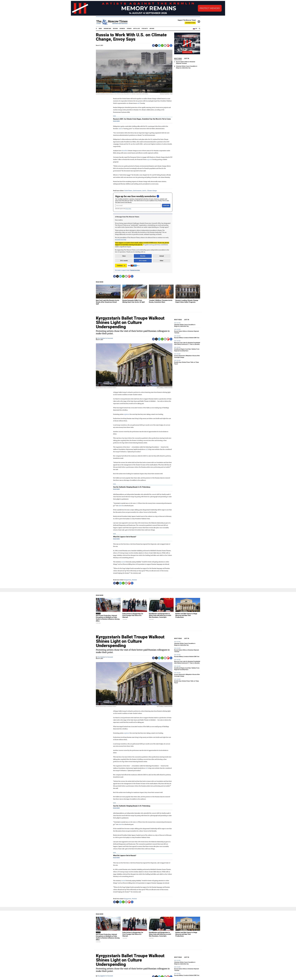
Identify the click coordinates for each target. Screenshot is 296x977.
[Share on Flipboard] (168, 45)
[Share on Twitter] (156, 45)
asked (120, 505)
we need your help (120, 239)
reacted (123, 562)
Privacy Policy (128, 208)
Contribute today (190, 22)
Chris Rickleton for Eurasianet (105, 338)
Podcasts (145, 28)
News (100, 28)
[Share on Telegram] (159, 45)
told (146, 449)
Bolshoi (134, 580)
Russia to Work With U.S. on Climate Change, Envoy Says (131, 37)
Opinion (129, 28)
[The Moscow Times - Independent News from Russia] (111, 22)
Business (122, 28)
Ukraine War (107, 28)
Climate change (152, 190)
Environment (137, 190)
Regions (115, 28)
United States (128, 190)
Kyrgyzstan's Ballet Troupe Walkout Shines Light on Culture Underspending (130, 322)
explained (127, 414)
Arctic (144, 190)
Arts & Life (136, 28)
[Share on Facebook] (153, 45)
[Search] (199, 29)
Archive (152, 28)
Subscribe (166, 205)
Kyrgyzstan (127, 580)
